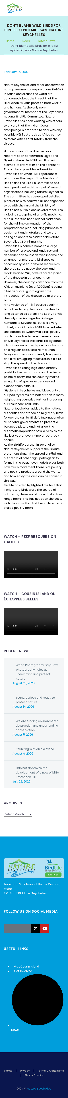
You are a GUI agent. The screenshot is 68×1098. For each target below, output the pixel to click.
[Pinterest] (17, 522)
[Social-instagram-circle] (17, 928)
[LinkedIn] (27, 522)
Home (8, 1070)
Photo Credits (34, 1075)
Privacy (25, 1070)
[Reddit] (33, 522)
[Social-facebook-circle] (8, 928)
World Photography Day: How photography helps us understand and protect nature (37, 672)
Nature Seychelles (39, 1088)
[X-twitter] (35, 928)
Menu (61, 8)
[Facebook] (6, 522)
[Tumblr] (22, 522)
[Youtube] (44, 928)
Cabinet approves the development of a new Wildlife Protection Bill (37, 772)
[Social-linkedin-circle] (26, 928)
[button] (54, 8)
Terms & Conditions (50, 1070)
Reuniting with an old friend (35, 749)
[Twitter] (11, 522)
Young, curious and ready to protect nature (35, 700)
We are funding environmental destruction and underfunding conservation (37, 725)
